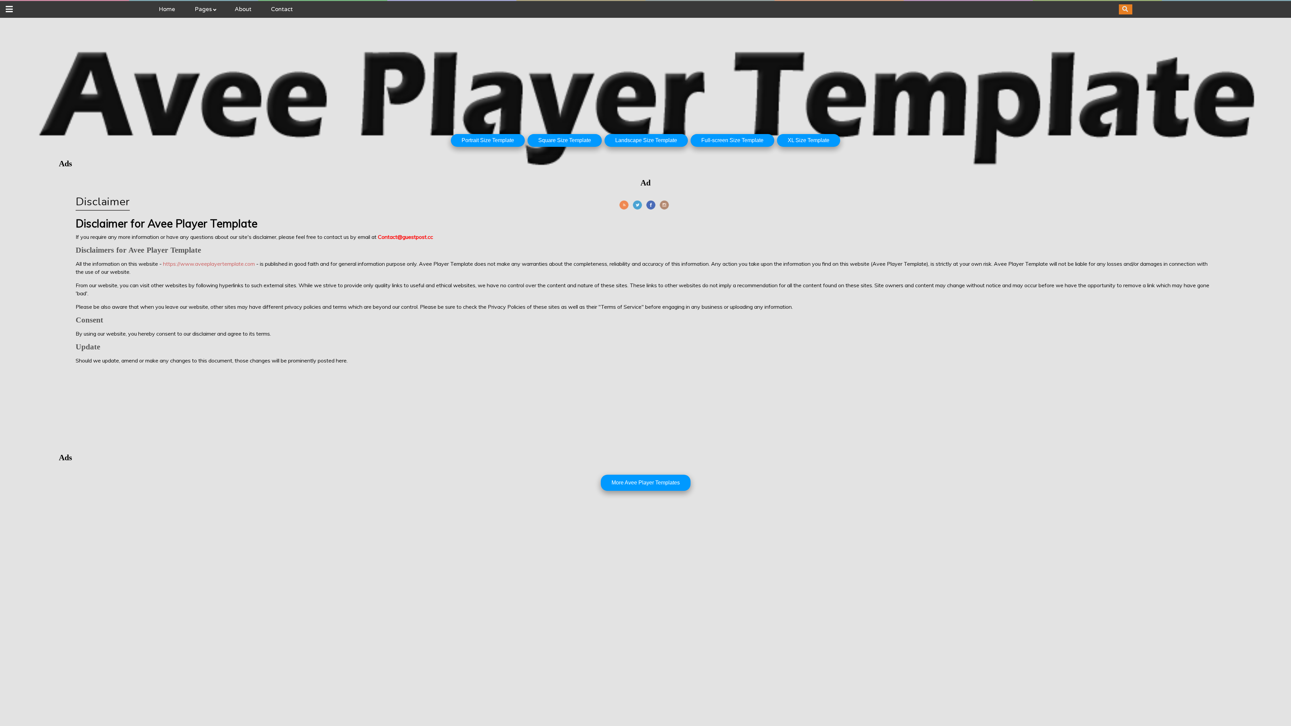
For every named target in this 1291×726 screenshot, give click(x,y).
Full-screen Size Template (732, 140)
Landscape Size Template (646, 140)
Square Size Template (564, 140)
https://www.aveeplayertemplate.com (209, 263)
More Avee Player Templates (646, 482)
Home (167, 9)
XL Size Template (808, 140)
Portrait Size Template (488, 140)
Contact (282, 9)
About (243, 9)
